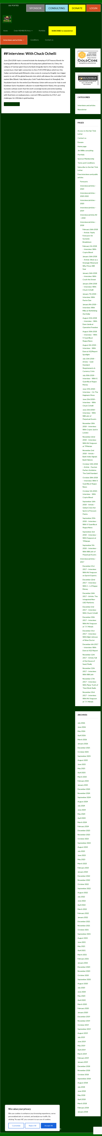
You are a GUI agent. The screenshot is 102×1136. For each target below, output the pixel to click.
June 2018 (82, 1091)
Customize (16, 1126)
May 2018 (81, 1095)
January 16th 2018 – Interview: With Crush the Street (90, 276)
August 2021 (83, 938)
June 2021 (82, 942)
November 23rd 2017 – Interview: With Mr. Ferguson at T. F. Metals (90, 697)
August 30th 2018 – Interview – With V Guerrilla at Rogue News (90, 336)
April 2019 (82, 1050)
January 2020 (83, 1012)
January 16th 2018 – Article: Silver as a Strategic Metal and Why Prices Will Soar (90, 262)
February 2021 (83, 959)
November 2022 (84, 880)
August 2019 (83, 1033)
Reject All (32, 1126)
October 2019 (83, 1025)
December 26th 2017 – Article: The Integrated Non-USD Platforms (90, 598)
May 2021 (81, 946)
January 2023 (83, 872)
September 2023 (84, 843)
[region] (32, 1118)
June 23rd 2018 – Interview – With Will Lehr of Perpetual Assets (89, 414)
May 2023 (81, 859)
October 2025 (83, 752)
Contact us (82, 138)
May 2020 (81, 996)
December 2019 (84, 1016)
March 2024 (82, 822)
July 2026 (81, 723)
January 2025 (83, 785)
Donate (80, 142)
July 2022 (81, 897)
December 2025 (84, 748)
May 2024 (81, 814)
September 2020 (84, 979)
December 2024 (84, 789)
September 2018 (84, 1079)
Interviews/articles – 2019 (88, 209)
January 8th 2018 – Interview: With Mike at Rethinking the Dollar (90, 309)
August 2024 (83, 801)
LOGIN (93, 8)
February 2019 (83, 1058)
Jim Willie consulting (85, 150)
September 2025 (84, 756)
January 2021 (83, 963)
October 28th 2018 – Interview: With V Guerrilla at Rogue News (90, 482)
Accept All (49, 1126)
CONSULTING (57, 8)
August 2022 (83, 892)
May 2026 (81, 731)
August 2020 (83, 983)
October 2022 (83, 884)
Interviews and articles (86, 105)
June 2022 (82, 901)
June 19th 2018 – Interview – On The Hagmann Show (90, 392)
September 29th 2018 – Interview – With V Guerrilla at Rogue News (90, 523)
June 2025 (82, 764)
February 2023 (83, 868)
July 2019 (81, 1037)
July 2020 (81, 988)
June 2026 (82, 727)
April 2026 (82, 735)
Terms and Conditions (86, 163)
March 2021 (82, 955)
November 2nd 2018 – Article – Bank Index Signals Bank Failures (90, 455)
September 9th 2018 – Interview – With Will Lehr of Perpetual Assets (90, 550)
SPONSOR (35, 8)
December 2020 (84, 967)
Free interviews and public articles (88, 175)
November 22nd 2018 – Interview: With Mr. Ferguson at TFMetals (90, 441)
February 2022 (83, 913)
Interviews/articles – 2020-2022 (88, 194)
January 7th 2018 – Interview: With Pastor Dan (90, 297)
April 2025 (82, 772)
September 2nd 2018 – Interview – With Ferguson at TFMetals (90, 536)
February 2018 (83, 1108)
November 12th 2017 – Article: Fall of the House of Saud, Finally (90, 659)
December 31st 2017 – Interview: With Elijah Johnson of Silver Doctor (90, 635)
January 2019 (83, 1062)
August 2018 (83, 1083)
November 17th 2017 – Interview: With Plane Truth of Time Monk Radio (90, 683)
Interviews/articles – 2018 (88, 223)
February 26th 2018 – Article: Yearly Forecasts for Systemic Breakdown (90, 235)
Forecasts (84, 181)
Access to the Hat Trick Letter (87, 132)
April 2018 (82, 1099)
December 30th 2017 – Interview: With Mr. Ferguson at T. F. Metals (90, 622)
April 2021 (82, 950)
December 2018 (84, 1066)
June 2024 (82, 810)
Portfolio (81, 155)
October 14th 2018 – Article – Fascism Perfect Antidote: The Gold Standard (90, 468)
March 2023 (82, 863)
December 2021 (84, 921)
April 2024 (82, 818)
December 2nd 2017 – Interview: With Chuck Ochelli (90, 610)
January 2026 (83, 744)
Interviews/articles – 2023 (88, 187)
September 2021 (84, 934)
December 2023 (84, 830)
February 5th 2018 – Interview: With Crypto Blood (90, 249)
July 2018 (81, 1087)
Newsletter (82, 109)
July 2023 (81, 851)
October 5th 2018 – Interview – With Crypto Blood (90, 494)
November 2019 (84, 1021)
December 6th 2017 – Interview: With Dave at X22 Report (90, 647)
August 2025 (83, 760)
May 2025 (81, 768)
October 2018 (83, 1074)
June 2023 (82, 855)
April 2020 (82, 1000)
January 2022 (83, 917)
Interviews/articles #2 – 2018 (88, 216)
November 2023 (84, 835)
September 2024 (84, 797)
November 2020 (84, 971)
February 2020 (83, 1008)
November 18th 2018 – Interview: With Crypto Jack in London (90, 428)
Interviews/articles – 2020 (88, 201)
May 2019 (81, 1046)
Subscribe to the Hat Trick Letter (88, 168)
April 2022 (82, 905)
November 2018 (84, 1070)
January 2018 (83, 1112)
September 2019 (84, 1029)
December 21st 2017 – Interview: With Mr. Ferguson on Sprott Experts (90, 571)
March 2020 (82, 1004)
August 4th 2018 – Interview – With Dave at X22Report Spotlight (90, 350)
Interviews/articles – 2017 (88, 560)
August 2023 (83, 847)
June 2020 (82, 992)
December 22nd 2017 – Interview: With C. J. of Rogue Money (90, 584)
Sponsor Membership (86, 159)
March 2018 (82, 1103)
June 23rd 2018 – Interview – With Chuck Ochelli (89, 402)
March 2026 (82, 739)
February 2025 (83, 781)
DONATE (77, 8)
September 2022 (84, 888)
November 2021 (84, 926)
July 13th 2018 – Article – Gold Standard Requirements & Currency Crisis (89, 365)
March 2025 (82, 777)
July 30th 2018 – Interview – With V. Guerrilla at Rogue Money (90, 380)
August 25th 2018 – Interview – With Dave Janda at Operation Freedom (90, 323)
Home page (82, 146)
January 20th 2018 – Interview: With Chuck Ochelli (90, 287)
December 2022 (84, 876)
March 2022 (82, 909)
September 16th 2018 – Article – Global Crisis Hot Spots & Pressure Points (89, 507)
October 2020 (83, 975)
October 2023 (83, 839)
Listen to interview (12, 104)
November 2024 (84, 793)
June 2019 (82, 1041)
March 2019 (82, 1054)
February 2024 (83, 826)
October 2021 (83, 930)
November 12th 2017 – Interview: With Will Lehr (89, 671)
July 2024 (81, 806)
